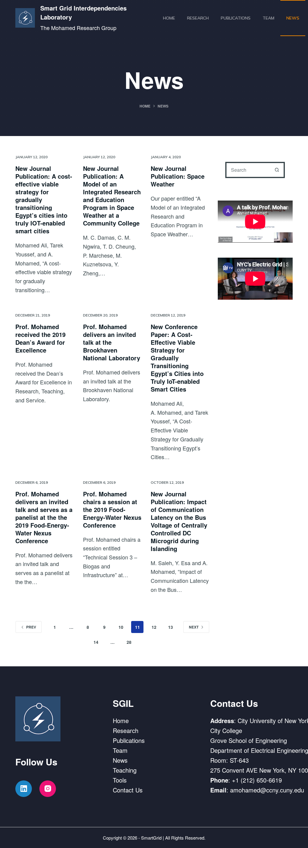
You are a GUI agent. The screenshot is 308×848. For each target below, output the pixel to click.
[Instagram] (47, 788)
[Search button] (277, 170)
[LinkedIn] (23, 788)
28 (129, 642)
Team (268, 18)
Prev (31, 627)
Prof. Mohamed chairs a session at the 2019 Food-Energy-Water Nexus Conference (112, 509)
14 (96, 642)
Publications (236, 18)
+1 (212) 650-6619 (257, 780)
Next (194, 627)
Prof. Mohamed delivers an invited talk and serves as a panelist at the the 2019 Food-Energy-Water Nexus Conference (43, 517)
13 (170, 627)
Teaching (125, 770)
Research (198, 18)
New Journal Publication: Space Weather (178, 176)
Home (169, 18)
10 (121, 627)
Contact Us (128, 790)
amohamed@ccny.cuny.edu (267, 790)
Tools (120, 780)
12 (154, 627)
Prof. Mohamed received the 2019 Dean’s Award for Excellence (40, 338)
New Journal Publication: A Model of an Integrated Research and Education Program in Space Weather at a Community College (112, 195)
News (292, 18)
